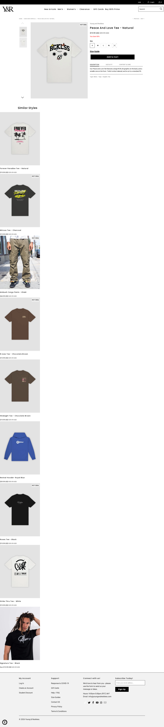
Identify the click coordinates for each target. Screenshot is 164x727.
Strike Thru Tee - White (20, 571)
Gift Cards (98, 9)
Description (94, 64)
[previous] (22, 23)
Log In (21, 683)
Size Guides (55, 697)
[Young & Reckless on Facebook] (93, 702)
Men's (60, 9)
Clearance (85, 9)
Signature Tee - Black (20, 633)
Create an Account (26, 688)
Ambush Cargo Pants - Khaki (20, 262)
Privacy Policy (56, 707)
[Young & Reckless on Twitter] (85, 702)
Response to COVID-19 (60, 683)
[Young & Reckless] (14, 9)
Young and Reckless (97, 23)
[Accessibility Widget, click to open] (4, 722)
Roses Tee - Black (20, 509)
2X (114, 45)
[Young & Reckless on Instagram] (101, 702)
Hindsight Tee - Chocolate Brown (20, 386)
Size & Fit (109, 64)
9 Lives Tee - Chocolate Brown (20, 324)
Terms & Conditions (58, 711)
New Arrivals (50, 9)
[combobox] (150, 9)
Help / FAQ (55, 693)
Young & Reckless (32, 719)
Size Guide (95, 51)
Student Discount (26, 693)
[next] (22, 97)
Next (142, 18)
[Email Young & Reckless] (105, 702)
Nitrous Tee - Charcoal (20, 200)
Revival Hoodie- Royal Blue (20, 447)
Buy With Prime (112, 9)
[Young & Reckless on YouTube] (97, 702)
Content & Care (125, 64)
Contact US (55, 702)
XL (109, 45)
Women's (71, 9)
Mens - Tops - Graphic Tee (102, 77)
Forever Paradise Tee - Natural (20, 138)
